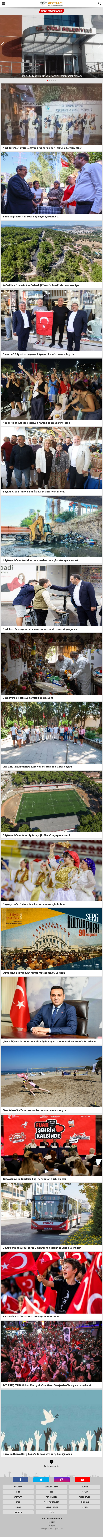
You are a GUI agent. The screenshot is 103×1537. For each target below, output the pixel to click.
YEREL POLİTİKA (51, 1487)
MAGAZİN (18, 1512)
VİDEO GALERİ (84, 1497)
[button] (2, 45)
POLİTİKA (18, 1487)
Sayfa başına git (51, 1466)
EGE (51, 1492)
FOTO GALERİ (51, 1497)
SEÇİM (51, 1512)
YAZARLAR (18, 1497)
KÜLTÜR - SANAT (51, 1507)
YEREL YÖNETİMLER (51, 1502)
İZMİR (18, 1492)
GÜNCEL (85, 1487)
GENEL (85, 1507)
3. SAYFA (85, 1492)
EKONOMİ (85, 1502)
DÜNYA (18, 1507)
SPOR (18, 1502)
